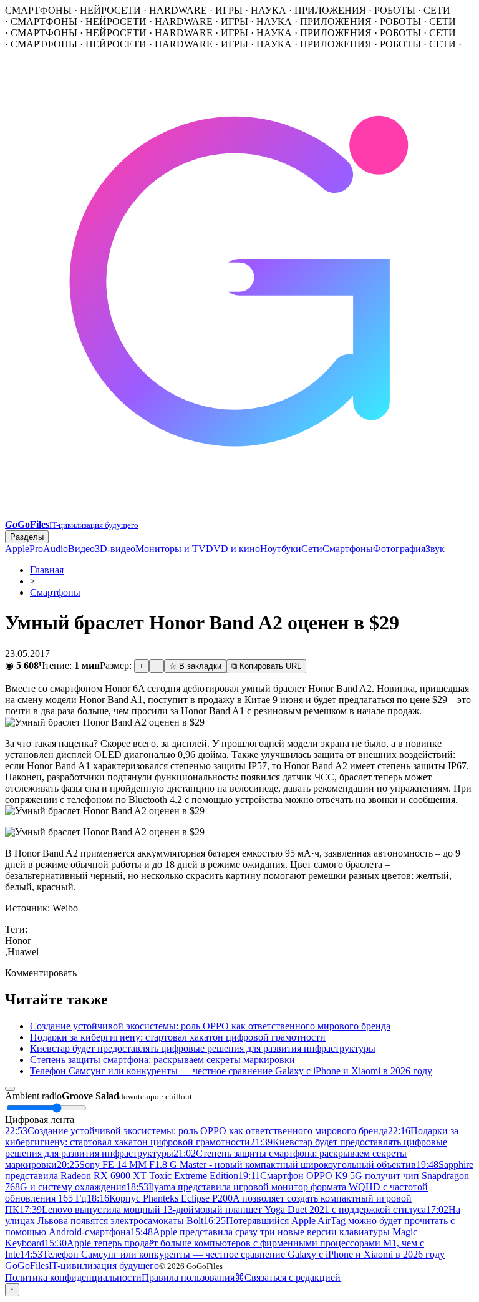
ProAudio (48, 548)
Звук (435, 548)
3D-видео (115, 548)
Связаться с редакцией (292, 1277)
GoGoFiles (82, 1265)
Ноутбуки (280, 548)
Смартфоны (347, 548)
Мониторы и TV (170, 548)
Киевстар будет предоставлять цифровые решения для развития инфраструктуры (202, 1048)
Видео (81, 548)
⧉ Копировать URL (266, 666)
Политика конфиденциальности (73, 1277)
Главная (47, 570)
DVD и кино (233, 548)
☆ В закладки (195, 666)
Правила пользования (188, 1277)
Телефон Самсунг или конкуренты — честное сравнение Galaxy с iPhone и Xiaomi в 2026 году (231, 1071)
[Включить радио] (10, 1089)
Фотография (399, 548)
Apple (17, 548)
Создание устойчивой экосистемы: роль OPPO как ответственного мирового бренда (210, 1026)
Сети (311, 548)
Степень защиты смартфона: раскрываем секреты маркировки (162, 1059)
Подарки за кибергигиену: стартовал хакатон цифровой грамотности (178, 1037)
